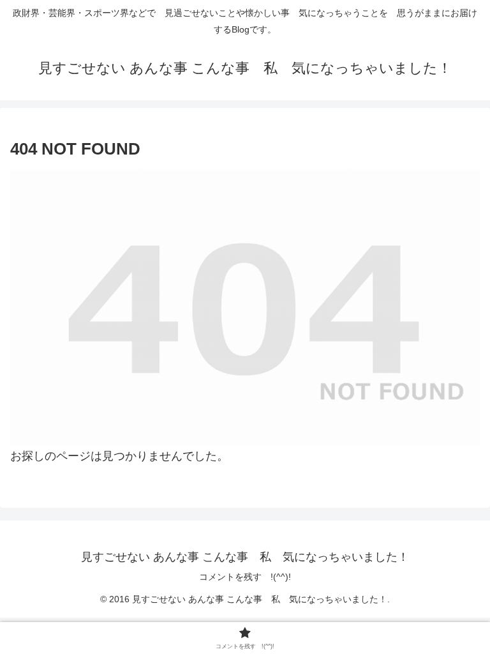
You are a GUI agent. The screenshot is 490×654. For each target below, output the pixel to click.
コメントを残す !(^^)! (245, 577)
